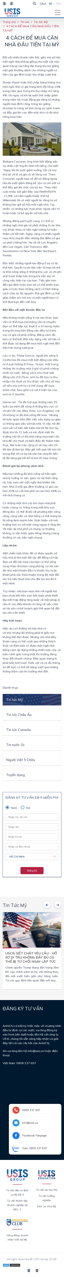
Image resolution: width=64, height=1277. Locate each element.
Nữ (28, 808)
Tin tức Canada (18, 730)
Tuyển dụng (15, 775)
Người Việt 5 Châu (20, 760)
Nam (14, 808)
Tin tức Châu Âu (19, 715)
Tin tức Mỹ (41, 22)
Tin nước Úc (15, 745)
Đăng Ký (32, 870)
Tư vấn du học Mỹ (46, 1189)
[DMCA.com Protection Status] (11, 1265)
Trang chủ (9, 22)
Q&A (43, 3)
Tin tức (25, 22)
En (58, 3)
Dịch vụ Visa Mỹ (46, 1206)
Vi (50, 3)
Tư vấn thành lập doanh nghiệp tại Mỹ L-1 (17, 1205)
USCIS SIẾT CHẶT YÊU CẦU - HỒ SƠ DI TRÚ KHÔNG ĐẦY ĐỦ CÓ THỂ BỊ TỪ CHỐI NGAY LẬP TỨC (31, 957)
